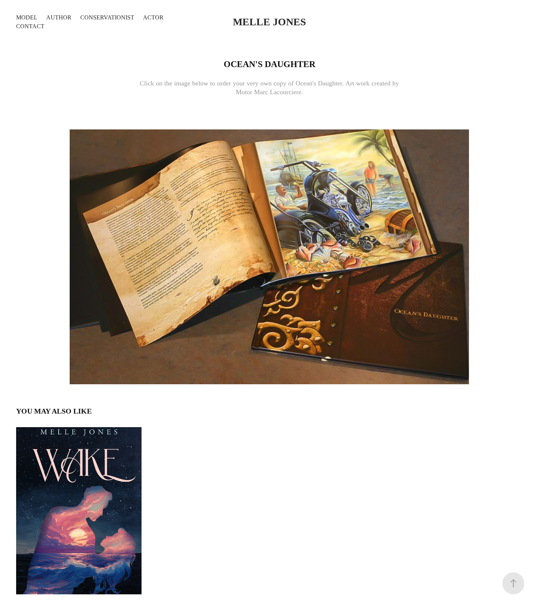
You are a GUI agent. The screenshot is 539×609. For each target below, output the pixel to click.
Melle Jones (269, 21)
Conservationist (107, 17)
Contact (30, 26)
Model (26, 17)
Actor (153, 17)
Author (59, 17)
